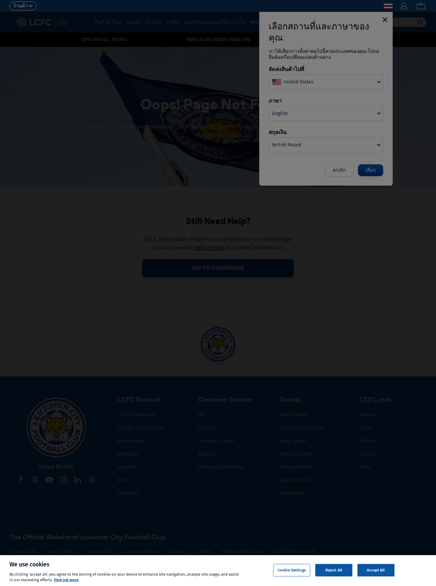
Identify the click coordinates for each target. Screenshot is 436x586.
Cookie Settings (292, 570)
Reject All (333, 570)
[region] (218, 570)
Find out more (66, 580)
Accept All (376, 570)
